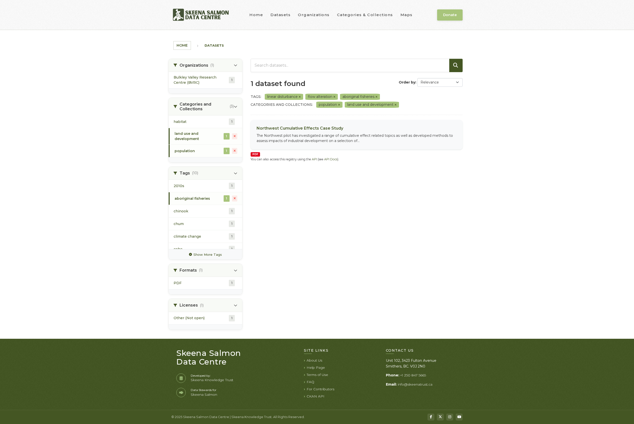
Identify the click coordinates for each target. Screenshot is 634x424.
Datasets (280, 14)
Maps (406, 14)
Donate (450, 15)
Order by (407, 82)
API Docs (330, 159)
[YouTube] (459, 417)
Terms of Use (317, 375)
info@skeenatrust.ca (415, 384)
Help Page (316, 367)
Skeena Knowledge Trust (212, 380)
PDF (255, 154)
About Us (314, 360)
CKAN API (315, 396)
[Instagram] (449, 417)
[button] (205, 65)
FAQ (310, 382)
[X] (440, 417)
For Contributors (320, 389)
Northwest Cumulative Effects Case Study (300, 128)
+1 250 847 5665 (413, 375)
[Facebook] (430, 417)
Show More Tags (207, 254)
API (314, 159)
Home (256, 14)
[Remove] (300, 97)
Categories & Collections (365, 14)
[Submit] (456, 65)
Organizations (314, 14)
